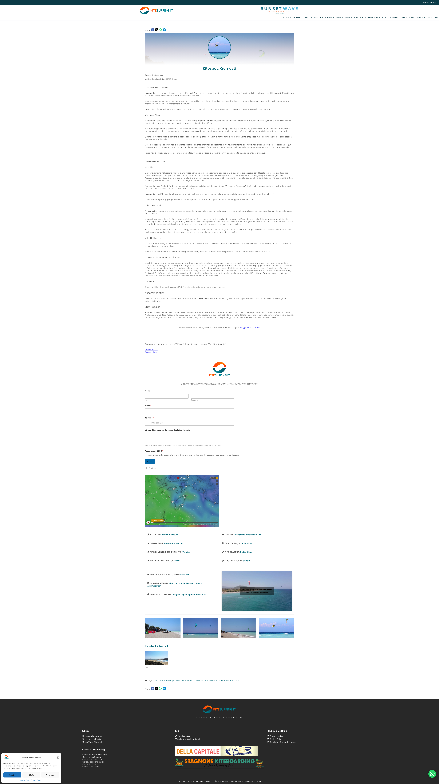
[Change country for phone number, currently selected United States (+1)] (147, 423)
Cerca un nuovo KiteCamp (94, 754)
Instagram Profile (93, 739)
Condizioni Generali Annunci (282, 742)
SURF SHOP (394, 18)
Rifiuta (31, 775)
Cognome (194, 400)
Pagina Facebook (93, 736)
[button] (58, 757)
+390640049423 (185, 736)
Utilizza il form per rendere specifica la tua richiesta (168, 430)
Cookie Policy (25, 780)
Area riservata (430, 2)
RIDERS (402, 18)
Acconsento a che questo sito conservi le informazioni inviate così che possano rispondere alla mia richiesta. (194, 455)
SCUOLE (347, 18)
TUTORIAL (317, 18)
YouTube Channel (93, 742)
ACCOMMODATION (371, 18)
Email (148, 406)
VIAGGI (307, 18)
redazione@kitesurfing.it (188, 739)
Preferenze (50, 775)
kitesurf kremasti (219, 680)
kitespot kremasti (176, 680)
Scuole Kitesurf (152, 352)
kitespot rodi (191, 680)
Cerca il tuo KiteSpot (92, 759)
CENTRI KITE (297, 18)
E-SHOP (429, 18)
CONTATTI (419, 18)
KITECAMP (328, 18)
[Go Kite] (156, 14)
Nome (147, 400)
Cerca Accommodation (93, 762)
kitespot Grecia (161, 680)
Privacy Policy (36, 780)
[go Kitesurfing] (163, 637)
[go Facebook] (152, 30)
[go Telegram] (164, 30)
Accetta (12, 775)
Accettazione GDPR (154, 451)
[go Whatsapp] (160, 30)
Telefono (149, 418)
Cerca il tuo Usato (90, 766)
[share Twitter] (156, 30)
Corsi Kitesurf (151, 349)
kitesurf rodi (233, 680)
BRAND (411, 18)
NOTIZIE (286, 18)
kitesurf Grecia (204, 680)
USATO (384, 18)
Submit (150, 461)
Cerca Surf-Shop (90, 764)
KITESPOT (357, 18)
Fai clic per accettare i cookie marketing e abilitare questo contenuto (256, 591)
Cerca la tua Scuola (91, 757)
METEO (338, 18)
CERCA (436, 18)
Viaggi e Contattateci (250, 327)
